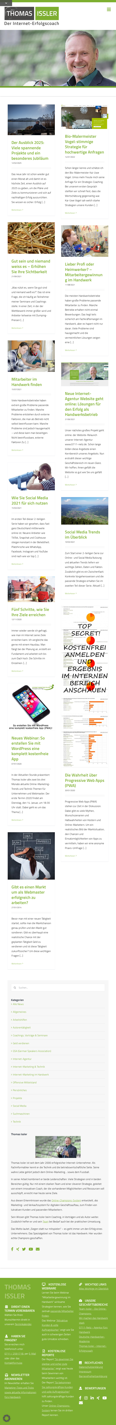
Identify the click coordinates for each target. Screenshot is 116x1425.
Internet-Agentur (22, 1059)
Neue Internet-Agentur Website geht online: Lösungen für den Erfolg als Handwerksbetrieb (84, 404)
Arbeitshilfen (20, 1020)
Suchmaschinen (21, 1114)
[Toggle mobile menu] (109, 9)
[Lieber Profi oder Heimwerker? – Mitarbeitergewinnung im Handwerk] (84, 241)
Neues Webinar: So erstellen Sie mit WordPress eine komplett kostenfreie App (29, 748)
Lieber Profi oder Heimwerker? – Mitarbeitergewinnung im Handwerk (84, 272)
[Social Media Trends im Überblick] (84, 511)
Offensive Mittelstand (25, 1082)
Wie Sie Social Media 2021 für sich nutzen (29, 500)
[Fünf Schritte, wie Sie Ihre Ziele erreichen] (31, 589)
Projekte (17, 1098)
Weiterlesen (16, 209)
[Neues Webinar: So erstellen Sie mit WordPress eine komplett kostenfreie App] (31, 707)
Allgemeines (19, 1012)
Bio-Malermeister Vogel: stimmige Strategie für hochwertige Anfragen (84, 144)
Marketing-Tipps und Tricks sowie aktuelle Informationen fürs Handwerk (20, 1392)
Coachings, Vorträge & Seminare (30, 1035)
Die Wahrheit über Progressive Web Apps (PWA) (84, 780)
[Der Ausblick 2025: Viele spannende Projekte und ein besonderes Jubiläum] (31, 119)
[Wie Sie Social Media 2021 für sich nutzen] (31, 476)
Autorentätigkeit (22, 1027)
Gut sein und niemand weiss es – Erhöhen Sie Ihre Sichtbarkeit (30, 266)
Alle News (18, 1004)
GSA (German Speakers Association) (32, 1051)
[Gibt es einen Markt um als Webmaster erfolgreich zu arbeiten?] (31, 856)
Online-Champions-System (66, 1200)
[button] (6, 1418)
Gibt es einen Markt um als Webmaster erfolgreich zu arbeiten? (28, 895)
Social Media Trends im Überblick (82, 534)
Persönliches (20, 1090)
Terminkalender (23, 1324)
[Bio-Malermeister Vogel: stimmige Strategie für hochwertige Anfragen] (84, 116)
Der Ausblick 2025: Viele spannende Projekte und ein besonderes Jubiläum (29, 150)
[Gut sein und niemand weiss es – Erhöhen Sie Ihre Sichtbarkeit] (31, 238)
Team (45, 1222)
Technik (17, 1122)
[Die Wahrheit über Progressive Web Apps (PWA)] (84, 687)
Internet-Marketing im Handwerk (31, 1075)
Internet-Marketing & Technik (29, 1067)
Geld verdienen (21, 1043)
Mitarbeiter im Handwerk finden (26, 381)
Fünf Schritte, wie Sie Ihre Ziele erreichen (30, 612)
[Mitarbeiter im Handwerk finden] (31, 356)
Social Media (19, 1106)
